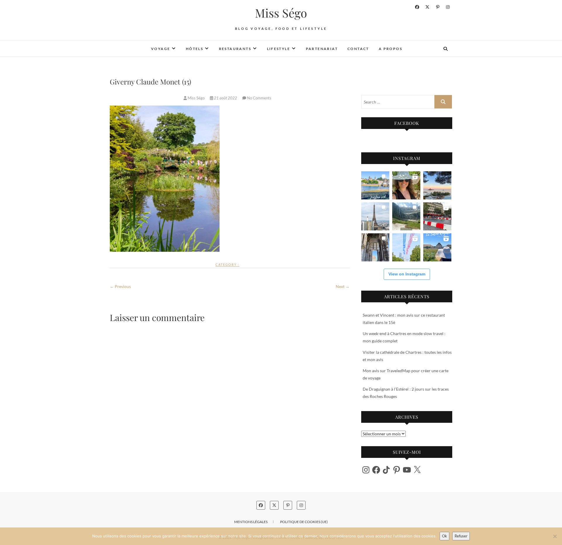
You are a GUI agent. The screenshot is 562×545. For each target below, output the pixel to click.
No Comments (259, 98)
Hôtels (194, 48)
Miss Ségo (281, 13)
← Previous (120, 286)
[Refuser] (555, 536)
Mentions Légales (251, 522)
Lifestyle (278, 48)
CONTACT (358, 48)
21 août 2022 (225, 98)
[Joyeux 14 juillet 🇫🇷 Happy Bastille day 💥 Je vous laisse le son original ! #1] (406, 247)
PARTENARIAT (322, 48)
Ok (444, 536)
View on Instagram (406, 274)
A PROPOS (390, 48)
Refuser (461, 536)
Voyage (160, 48)
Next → (342, 286)
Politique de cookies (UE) (304, 522)
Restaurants (235, 48)
